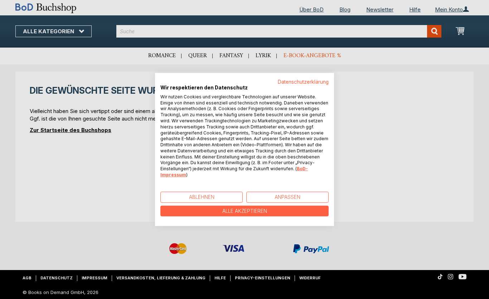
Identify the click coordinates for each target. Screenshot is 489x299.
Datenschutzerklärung (303, 82)
